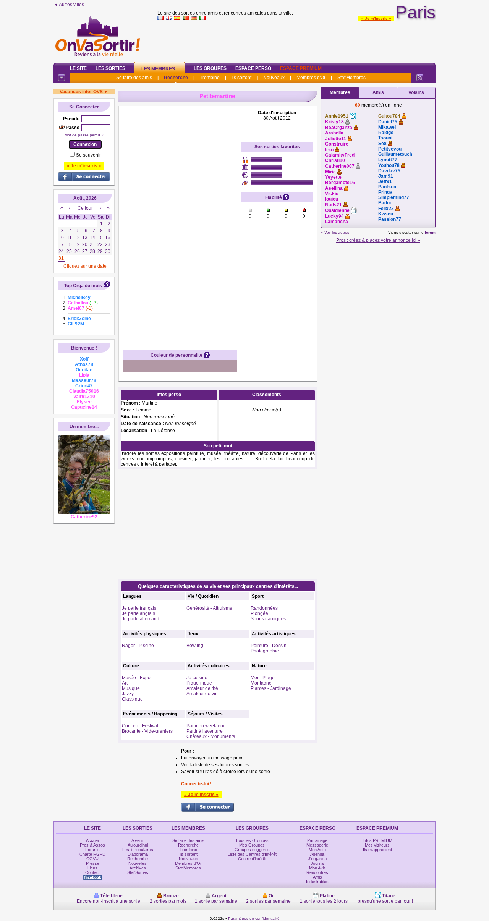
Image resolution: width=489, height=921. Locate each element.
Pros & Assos (92, 845)
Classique (132, 699)
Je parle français (139, 608)
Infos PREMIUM (377, 840)
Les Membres (158, 68)
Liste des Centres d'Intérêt (252, 854)
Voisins (416, 92)
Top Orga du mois (83, 285)
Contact (92, 872)
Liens (92, 868)
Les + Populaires (137, 849)
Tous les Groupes (252, 840)
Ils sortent (241, 77)
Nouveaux (274, 77)
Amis (378, 92)
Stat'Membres (351, 77)
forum (430, 232)
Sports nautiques (268, 619)
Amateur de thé (202, 688)
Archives (138, 868)
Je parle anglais (138, 613)
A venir (137, 840)
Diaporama (138, 854)
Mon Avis (317, 868)
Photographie (265, 651)
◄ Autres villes (68, 4)
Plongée (259, 613)
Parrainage (317, 840)
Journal (317, 863)
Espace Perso (253, 68)
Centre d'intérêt (252, 858)
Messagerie (317, 845)
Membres (340, 92)
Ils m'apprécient (377, 849)
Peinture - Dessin (269, 645)
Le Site (78, 68)
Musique (131, 688)
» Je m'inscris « (376, 18)
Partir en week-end (206, 725)
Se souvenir (88, 155)
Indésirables (317, 881)
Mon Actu (317, 849)
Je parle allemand (140, 619)
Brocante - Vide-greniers (147, 731)
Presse (92, 863)
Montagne (261, 683)
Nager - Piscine (138, 645)
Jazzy (128, 693)
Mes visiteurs (377, 845)
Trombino (210, 77)
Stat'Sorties (137, 872)
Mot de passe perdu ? (84, 135)
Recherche (176, 77)
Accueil (92, 840)
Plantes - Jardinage (271, 688)
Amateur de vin (202, 693)
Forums (92, 849)
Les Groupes (210, 68)
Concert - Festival (140, 725)
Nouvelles (137, 863)
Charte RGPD (92, 854)
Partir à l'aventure (204, 731)
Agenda (317, 854)
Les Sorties (110, 68)
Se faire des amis (134, 77)
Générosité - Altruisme (209, 608)
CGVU (92, 858)
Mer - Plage (263, 677)
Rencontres (317, 872)
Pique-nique (199, 683)
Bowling (194, 645)
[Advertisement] (296, 40)
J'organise (317, 858)
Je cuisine (196, 677)
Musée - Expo (136, 677)
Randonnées (264, 608)
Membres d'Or (310, 77)
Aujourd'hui (138, 845)
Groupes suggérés (252, 849)
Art (125, 683)
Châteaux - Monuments (210, 736)
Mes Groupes (252, 845)
